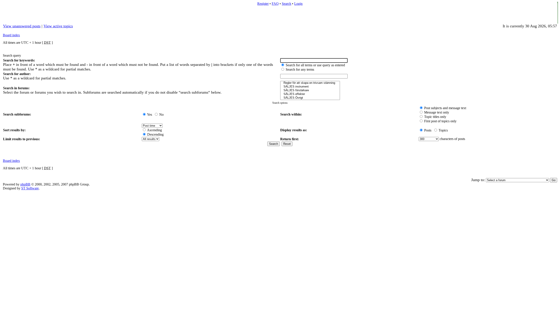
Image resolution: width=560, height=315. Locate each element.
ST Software (30, 188)
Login (298, 3)
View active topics (58, 26)
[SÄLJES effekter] (310, 94)
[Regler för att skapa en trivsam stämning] (310, 83)
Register (263, 3)
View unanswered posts (21, 26)
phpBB (25, 184)
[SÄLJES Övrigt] (310, 98)
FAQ (275, 3)
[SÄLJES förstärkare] (310, 90)
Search (286, 3)
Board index (11, 35)
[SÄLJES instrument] (310, 87)
